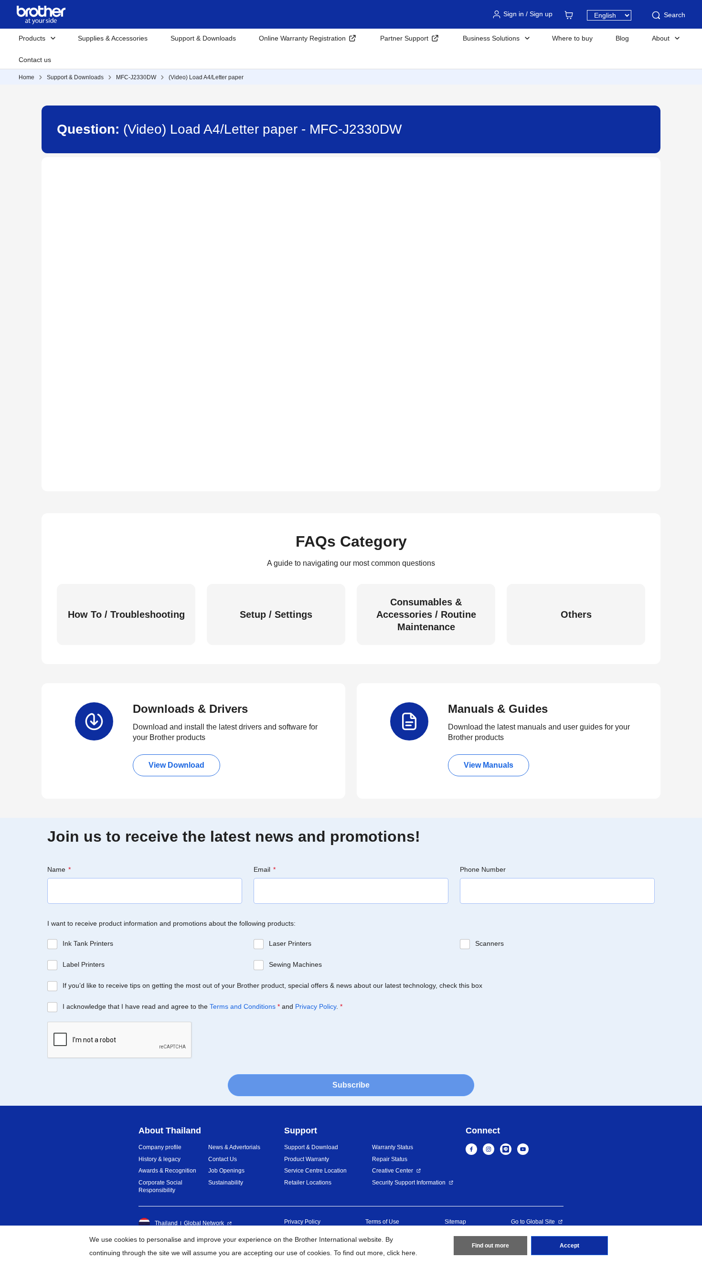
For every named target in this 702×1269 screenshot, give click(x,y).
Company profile (159, 1147)
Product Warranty (306, 1159)
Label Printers (84, 964)
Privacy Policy (315, 1006)
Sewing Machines (295, 964)
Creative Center (392, 1170)
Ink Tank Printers (88, 943)
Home (26, 77)
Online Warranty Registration (302, 38)
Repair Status (389, 1159)
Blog (622, 38)
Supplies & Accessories (113, 38)
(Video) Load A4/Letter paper (206, 77)
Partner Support (404, 38)
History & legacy (159, 1159)
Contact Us (222, 1159)
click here (401, 1253)
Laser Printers (290, 943)
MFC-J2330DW (136, 77)
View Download (176, 765)
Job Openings (226, 1170)
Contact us (35, 59)
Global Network (204, 1223)
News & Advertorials (234, 1147)
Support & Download (311, 1147)
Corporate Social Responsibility (160, 1186)
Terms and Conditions (243, 1006)
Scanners (489, 943)
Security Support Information (409, 1182)
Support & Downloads (203, 38)
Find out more (490, 1245)
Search (674, 15)
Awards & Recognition (167, 1170)
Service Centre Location (315, 1170)
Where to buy (572, 38)
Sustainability (225, 1182)
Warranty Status (392, 1147)
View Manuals (488, 765)
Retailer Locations (307, 1182)
